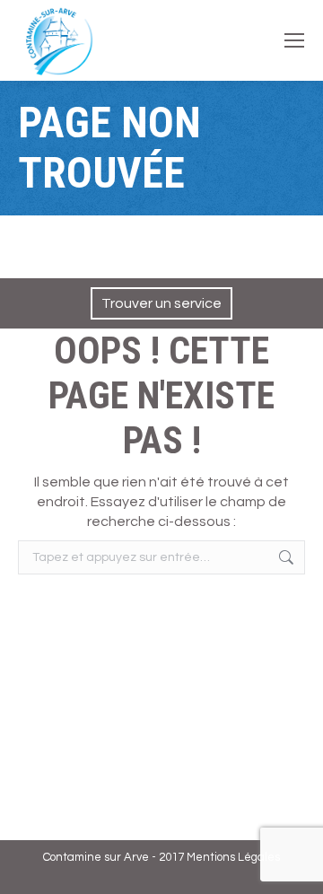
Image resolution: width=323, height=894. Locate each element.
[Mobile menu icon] (294, 40)
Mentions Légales (233, 857)
